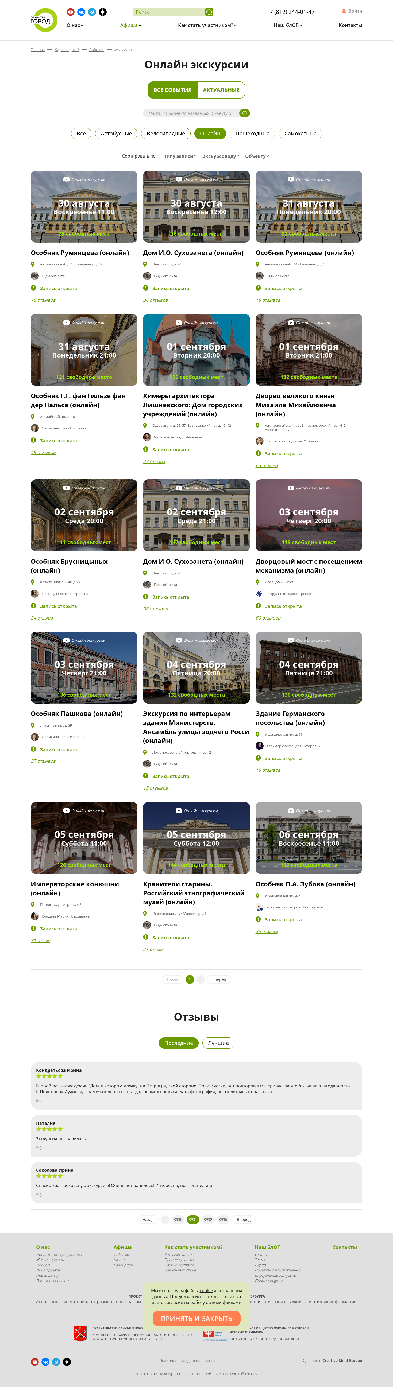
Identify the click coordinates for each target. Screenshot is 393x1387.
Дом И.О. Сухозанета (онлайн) (193, 252)
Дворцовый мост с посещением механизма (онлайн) (309, 566)
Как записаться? (178, 1254)
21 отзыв (153, 949)
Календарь (123, 1264)
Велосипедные (166, 133)
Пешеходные (252, 133)
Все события (172, 89)
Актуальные (221, 89)
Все (81, 133)
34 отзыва (42, 618)
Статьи (261, 1254)
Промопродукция (269, 1280)
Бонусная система (180, 1269)
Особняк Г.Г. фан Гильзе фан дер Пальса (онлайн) (78, 400)
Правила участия (179, 1259)
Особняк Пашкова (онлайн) (77, 713)
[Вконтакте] (81, 12)
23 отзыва (267, 931)
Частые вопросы (178, 1264)
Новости (43, 1264)
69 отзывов (268, 618)
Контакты (350, 25)
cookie (206, 1291)
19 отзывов (268, 770)
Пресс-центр (47, 1275)
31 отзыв (40, 940)
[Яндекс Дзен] (103, 12)
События (121, 1254)
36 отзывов (155, 300)
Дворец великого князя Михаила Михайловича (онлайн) (296, 404)
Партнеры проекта (52, 1280)
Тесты (260, 1259)
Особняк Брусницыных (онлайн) (69, 566)
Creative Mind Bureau (342, 1360)
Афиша (129, 25)
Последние (178, 1043)
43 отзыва (154, 461)
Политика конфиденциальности (187, 1360)
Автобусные (116, 133)
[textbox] (181, 156)
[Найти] (209, 12)
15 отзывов (155, 788)
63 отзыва (267, 465)
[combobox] (181, 156)
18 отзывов (43, 300)
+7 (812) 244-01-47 (291, 11)
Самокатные (300, 133)
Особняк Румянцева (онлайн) (80, 252)
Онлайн (210, 133)
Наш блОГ (287, 25)
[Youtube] (71, 12)
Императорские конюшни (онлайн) (75, 888)
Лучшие (218, 1043)
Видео (260, 1264)
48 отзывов (43, 452)
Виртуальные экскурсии (275, 1275)
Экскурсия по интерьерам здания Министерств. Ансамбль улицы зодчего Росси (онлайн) (196, 727)
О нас (74, 25)
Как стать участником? (206, 25)
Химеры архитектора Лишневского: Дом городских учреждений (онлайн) (193, 404)
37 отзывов (43, 761)
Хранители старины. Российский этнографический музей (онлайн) (194, 892)
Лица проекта (48, 1269)
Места (119, 1259)
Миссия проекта (50, 1259)
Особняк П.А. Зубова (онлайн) (305, 883)
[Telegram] (92, 12)
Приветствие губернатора (59, 1254)
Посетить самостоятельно (277, 1269)
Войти (355, 11)
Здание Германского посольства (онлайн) (290, 718)
